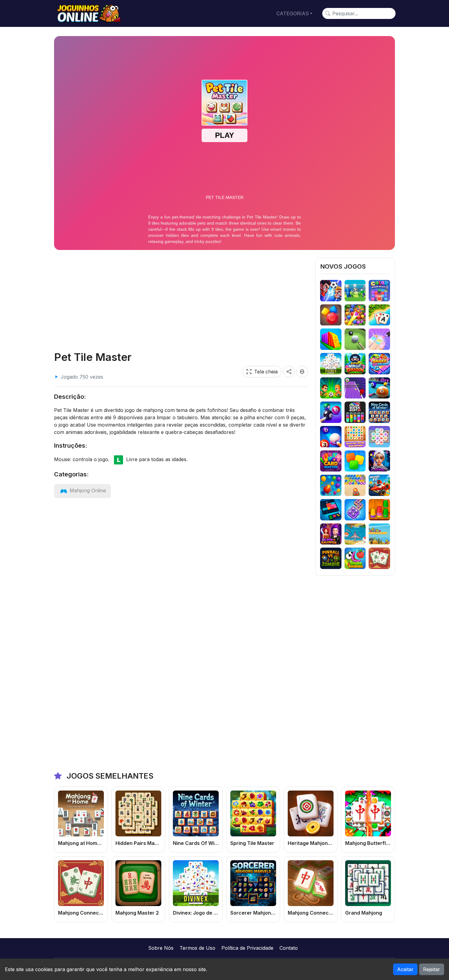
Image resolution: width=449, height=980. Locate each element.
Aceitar (405, 969)
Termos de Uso (197, 948)
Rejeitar (431, 969)
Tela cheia (266, 372)
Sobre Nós (160, 948)
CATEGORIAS (292, 13)
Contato (288, 948)
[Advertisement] (181, 300)
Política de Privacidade (247, 948)
